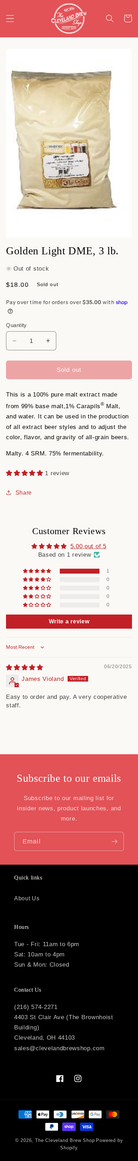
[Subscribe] (114, 841)
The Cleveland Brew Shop (65, 1140)
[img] (24, 667)
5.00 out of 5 (88, 546)
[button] (10, 19)
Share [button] (24, 492)
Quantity (16, 325)
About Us (27, 898)
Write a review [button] (69, 621)
